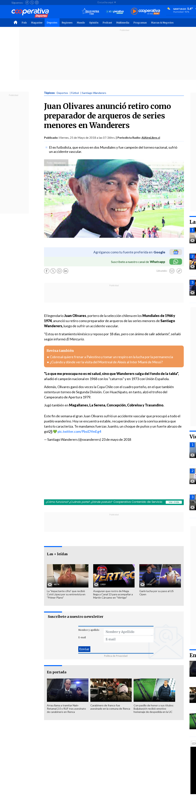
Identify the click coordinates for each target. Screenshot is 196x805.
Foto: (50, 162)
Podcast (107, 22)
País (24, 22)
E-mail (82, 637)
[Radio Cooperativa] (145, 11)
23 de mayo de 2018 (116, 439)
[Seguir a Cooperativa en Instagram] (37, 2)
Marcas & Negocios (162, 22)
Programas (140, 22)
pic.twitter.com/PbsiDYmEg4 (79, 431)
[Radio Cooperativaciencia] (115, 12)
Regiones (67, 22)
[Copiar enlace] (179, 271)
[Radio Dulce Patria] (90, 11)
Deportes (52, 22)
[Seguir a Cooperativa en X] (32, 2)
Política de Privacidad (115, 656)
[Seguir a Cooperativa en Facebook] (27, 2)
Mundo (81, 22)
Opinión (93, 22)
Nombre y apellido (88, 630)
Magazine (36, 22)
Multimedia (122, 22)
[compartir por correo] (172, 271)
